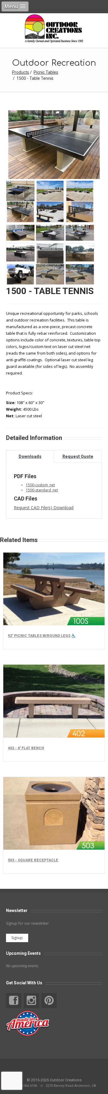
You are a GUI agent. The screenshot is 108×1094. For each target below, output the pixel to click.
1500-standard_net (42, 490)
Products (20, 72)
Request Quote (77, 456)
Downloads (30, 456)
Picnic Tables (46, 72)
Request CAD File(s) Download (44, 507)
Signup (17, 937)
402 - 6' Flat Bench (26, 748)
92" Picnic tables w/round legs (39, 636)
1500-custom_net (40, 484)
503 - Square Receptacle (33, 860)
